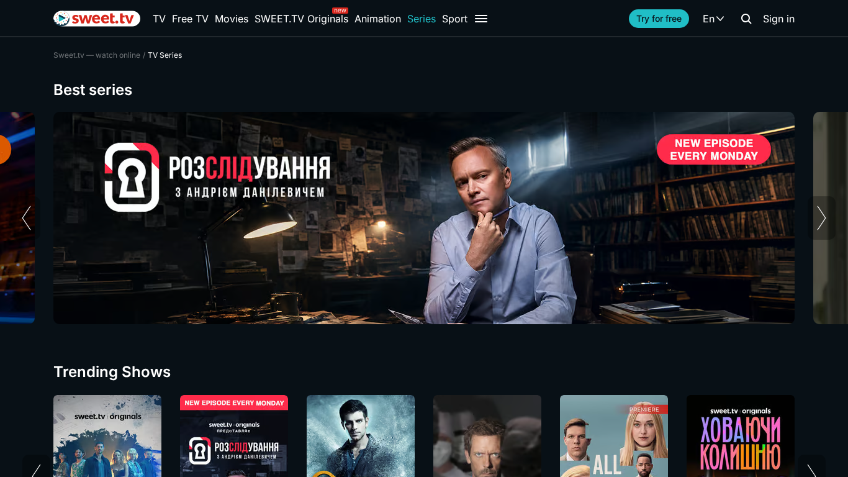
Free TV (190, 18)
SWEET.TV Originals (301, 18)
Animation (377, 18)
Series (421, 18)
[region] (424, 218)
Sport (454, 18)
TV (159, 18)
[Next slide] (822, 218)
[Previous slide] (26, 218)
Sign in (779, 18)
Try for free (659, 18)
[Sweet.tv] (96, 19)
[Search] (746, 18)
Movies (231, 18)
